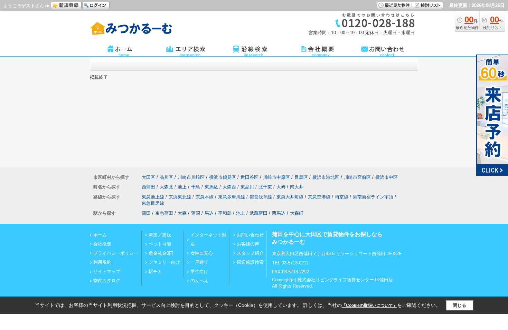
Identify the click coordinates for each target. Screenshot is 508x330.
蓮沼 (195, 213)
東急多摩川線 (231, 197)
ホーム (100, 234)
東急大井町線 (289, 197)
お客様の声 (248, 243)
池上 (182, 187)
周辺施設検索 (250, 262)
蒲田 (146, 213)
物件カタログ (106, 280)
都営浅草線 (261, 197)
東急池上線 (153, 197)
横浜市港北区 (325, 177)
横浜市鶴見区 (222, 177)
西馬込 (278, 213)
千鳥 (195, 187)
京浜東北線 (180, 197)
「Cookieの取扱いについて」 (369, 305)
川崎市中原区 (276, 177)
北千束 (265, 187)
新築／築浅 (160, 234)
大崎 (280, 187)
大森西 (229, 187)
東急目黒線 (153, 203)
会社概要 (102, 243)
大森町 (296, 213)
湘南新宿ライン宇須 (373, 197)
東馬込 (211, 187)
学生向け (199, 271)
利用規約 (102, 262)
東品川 (247, 187)
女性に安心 (201, 253)
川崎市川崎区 (191, 177)
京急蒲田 (164, 213)
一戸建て (199, 262)
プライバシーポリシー (115, 253)
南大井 (296, 187)
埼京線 (341, 197)
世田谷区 (249, 177)
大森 (182, 213)
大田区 (148, 177)
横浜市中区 (386, 177)
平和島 (225, 213)
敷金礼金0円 (161, 253)
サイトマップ (106, 271)
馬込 (209, 213)
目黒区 (301, 177)
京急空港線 (319, 197)
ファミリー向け (164, 262)
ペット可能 (160, 243)
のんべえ (199, 280)
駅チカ (155, 271)
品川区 (166, 177)
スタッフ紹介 (250, 253)
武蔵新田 (258, 213)
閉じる (459, 305)
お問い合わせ (250, 234)
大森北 (166, 187)
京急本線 (205, 197)
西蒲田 (148, 187)
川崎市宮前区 (357, 177)
